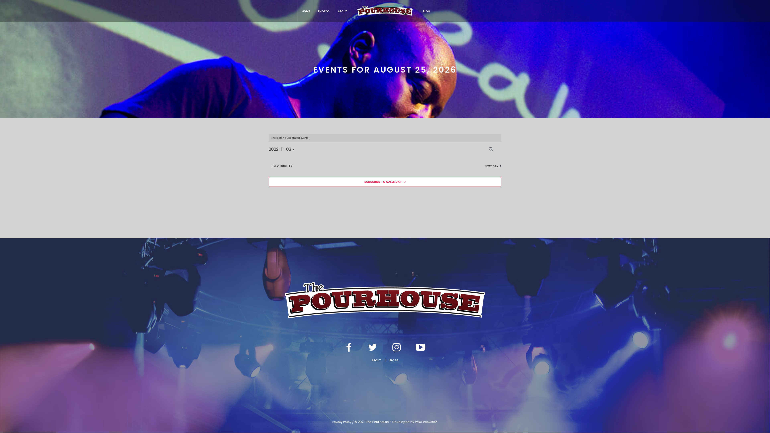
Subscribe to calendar (382, 182)
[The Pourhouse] (385, 300)
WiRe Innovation (426, 422)
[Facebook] (349, 347)
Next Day (491, 166)
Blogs (393, 360)
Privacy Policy (341, 422)
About (376, 360)
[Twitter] (373, 347)
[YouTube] (420, 347)
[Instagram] (397, 347)
